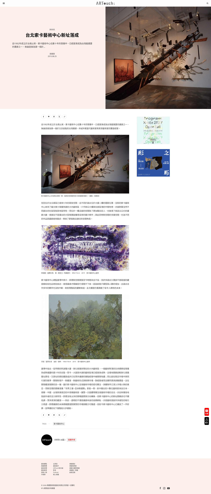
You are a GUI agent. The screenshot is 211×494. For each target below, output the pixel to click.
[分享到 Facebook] (43, 116)
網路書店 (72, 464)
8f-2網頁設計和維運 (48, 488)
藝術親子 (56, 466)
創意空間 (72, 472)
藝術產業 (44, 470)
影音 (54, 470)
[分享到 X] (59, 116)
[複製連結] (64, 116)
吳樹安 (52, 54)
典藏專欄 (44, 466)
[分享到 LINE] (48, 116)
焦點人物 (44, 472)
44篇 (62, 439)
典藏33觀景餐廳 (74, 468)
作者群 (43, 474)
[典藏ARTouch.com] (105, 3)
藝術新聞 (52, 29)
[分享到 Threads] (54, 116)
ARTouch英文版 (58, 468)
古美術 (55, 464)
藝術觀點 (44, 464)
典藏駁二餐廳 (73, 470)
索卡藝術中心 (59, 424)
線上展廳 (56, 474)
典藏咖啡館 (73, 466)
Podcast (55, 472)
